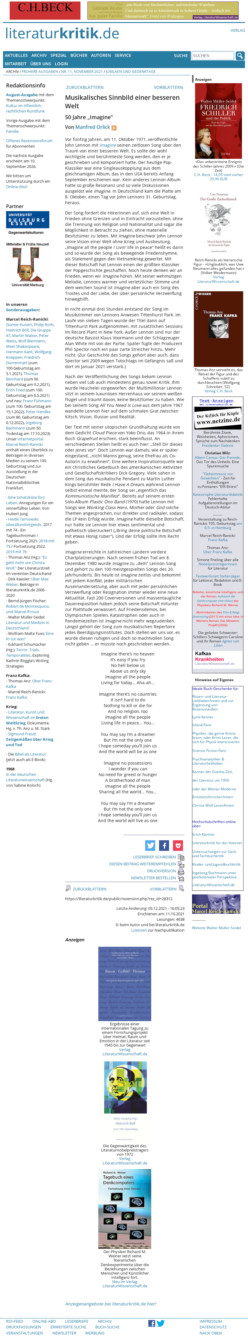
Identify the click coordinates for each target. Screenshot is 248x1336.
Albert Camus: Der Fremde (217, 457)
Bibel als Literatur (30, 754)
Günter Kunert (19, 324)
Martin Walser (24, 335)
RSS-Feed (14, 1321)
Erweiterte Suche (68, 1327)
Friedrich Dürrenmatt (23, 359)
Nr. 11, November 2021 (82, 71)
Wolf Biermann (31, 341)
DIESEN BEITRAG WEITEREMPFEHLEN (142, 864)
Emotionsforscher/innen (212, 796)
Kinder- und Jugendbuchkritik (216, 864)
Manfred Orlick (92, 127)
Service (123, 55)
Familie (12, 131)
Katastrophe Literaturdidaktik (217, 494)
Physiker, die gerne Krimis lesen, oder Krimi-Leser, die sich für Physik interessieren (216, 737)
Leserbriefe (76, 1321)
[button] (150, 845)
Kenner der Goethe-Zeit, (212, 771)
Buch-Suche (107, 1327)
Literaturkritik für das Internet (217, 842)
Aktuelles (16, 55)
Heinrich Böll (17, 330)
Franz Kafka (16, 697)
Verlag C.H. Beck (219, 390)
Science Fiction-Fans (209, 750)
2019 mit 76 (16, 551)
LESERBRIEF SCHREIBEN (154, 857)
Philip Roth (44, 324)
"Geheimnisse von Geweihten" (217, 475)
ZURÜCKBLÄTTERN (84, 87)
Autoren (101, 55)
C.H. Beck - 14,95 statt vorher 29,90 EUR (218, 176)
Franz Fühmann (37, 400)
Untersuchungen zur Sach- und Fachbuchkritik (214, 853)
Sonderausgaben (22, 309)
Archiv (39, 55)
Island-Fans (201, 724)
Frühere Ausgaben (40, 71)
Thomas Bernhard (22, 376)
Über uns (40, 64)
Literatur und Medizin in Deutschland (27, 625)
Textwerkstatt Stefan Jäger (218, 575)
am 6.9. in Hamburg (223, 525)
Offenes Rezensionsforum (29, 140)
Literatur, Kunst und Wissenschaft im (27, 717)
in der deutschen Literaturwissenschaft (25, 777)
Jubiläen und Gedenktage (131, 71)
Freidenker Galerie (217, 445)
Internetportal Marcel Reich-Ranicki (24, 441)
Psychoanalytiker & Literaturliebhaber (208, 761)
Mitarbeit (16, 64)
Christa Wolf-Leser (208, 805)
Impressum (211, 1321)
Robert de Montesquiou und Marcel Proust (27, 608)
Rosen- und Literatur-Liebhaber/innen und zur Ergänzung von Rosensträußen (212, 702)
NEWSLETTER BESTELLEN (153, 877)
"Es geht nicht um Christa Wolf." (26, 562)
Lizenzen (139, 930)
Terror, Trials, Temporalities (23, 652)
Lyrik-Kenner (203, 716)
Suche (181, 55)
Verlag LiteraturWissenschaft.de (125, 1052)
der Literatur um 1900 (210, 780)
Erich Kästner (203, 834)
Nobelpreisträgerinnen (218, 563)
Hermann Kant (19, 351)
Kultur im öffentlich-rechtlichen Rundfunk (25, 108)
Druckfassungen (23, 1327)
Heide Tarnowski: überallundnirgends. (24, 521)
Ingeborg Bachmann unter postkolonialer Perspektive (214, 874)
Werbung (94, 1333)
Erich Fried (15, 390)
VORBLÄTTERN (169, 87)
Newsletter (64, 1333)
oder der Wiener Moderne (214, 788)
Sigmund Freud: (29, 739)
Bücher (78, 55)
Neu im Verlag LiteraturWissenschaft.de (125, 1284)
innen (229, 805)
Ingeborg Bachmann (24, 425)
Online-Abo (16, 186)
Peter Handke (38, 411)
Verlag (238, 30)
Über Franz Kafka (217, 551)
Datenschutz (213, 1327)
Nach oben (211, 1333)
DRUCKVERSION (161, 871)
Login (61, 64)
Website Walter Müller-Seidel (216, 927)
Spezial (59, 55)
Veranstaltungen (24, 1333)
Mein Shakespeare (22, 346)
